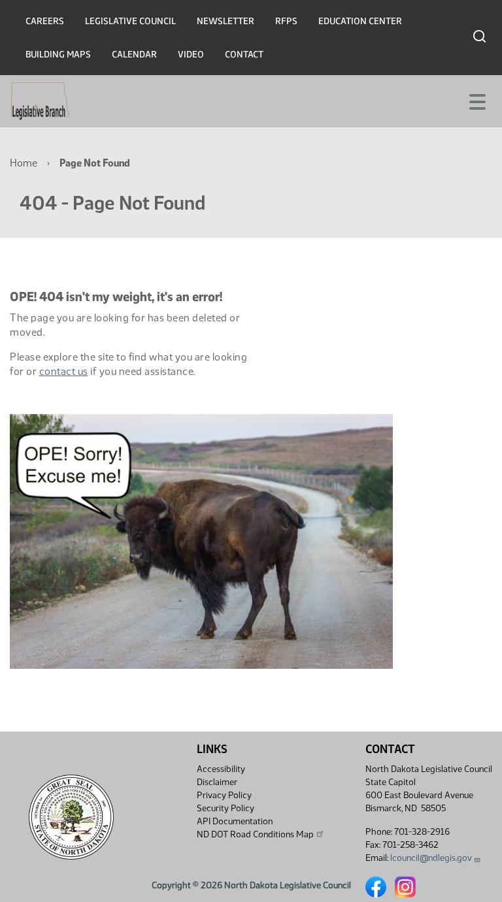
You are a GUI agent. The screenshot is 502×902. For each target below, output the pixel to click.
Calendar (134, 54)
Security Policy (225, 808)
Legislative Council (130, 21)
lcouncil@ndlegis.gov (431, 857)
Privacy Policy (224, 795)
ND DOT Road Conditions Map (255, 834)
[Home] (40, 101)
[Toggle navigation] (476, 101)
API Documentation (235, 821)
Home (23, 163)
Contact (244, 54)
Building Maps (58, 54)
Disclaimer (217, 782)
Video (191, 54)
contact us (63, 371)
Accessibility (221, 769)
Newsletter (225, 21)
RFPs (286, 21)
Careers (44, 21)
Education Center (360, 21)
